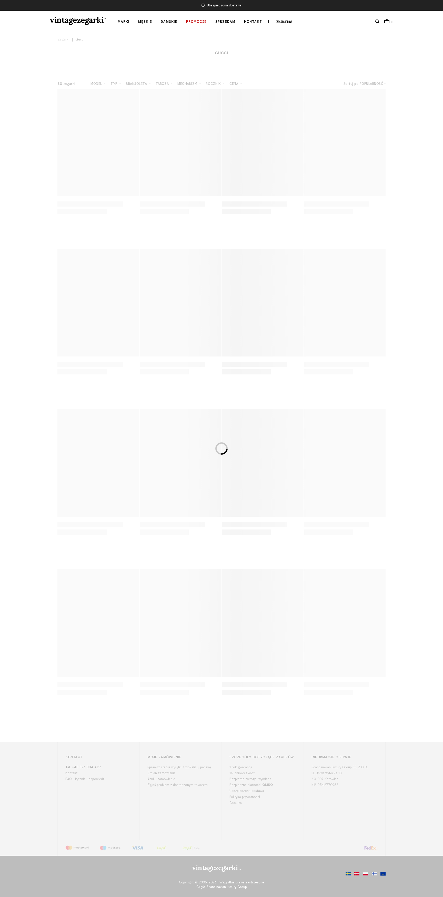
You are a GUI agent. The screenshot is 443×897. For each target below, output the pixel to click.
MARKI (123, 22)
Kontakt (253, 22)
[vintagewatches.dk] (355, 875)
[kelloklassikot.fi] (373, 875)
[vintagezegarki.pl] (364, 875)
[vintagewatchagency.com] (382, 875)
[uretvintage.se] (347, 875)
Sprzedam (225, 22)
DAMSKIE (169, 22)
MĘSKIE (145, 22)
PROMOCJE (196, 22)
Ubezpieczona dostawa (224, 5)
